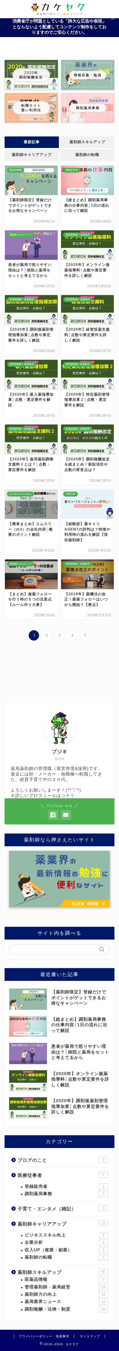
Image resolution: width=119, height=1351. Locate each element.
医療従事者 (61, 1175)
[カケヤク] (59, 12)
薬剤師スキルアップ (87, 142)
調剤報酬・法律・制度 (65, 1309)
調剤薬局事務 (64, 1193)
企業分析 (64, 1242)
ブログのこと (61, 1160)
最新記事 (32, 142)
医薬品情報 (64, 1279)
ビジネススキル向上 (64, 1235)
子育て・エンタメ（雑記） (61, 1208)
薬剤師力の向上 (65, 1294)
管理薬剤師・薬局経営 (65, 1287)
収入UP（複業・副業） (64, 1250)
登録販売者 (64, 1186)
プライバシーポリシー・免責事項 (44, 1336)
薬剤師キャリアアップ (32, 155)
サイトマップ (90, 1336)
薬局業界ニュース (65, 1301)
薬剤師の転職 (87, 155)
